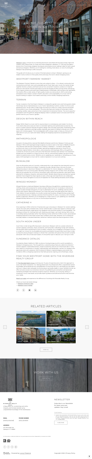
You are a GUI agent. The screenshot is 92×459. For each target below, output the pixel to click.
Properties (31, 5)
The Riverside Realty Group (26, 263)
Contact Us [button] (46, 378)
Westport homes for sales (25, 283)
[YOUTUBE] (15, 447)
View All (46, 349)
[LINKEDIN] (12, 447)
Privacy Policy (61, 419)
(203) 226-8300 (23, 420)
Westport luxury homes (25, 285)
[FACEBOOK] (4, 447)
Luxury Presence (25, 453)
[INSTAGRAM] (8, 447)
